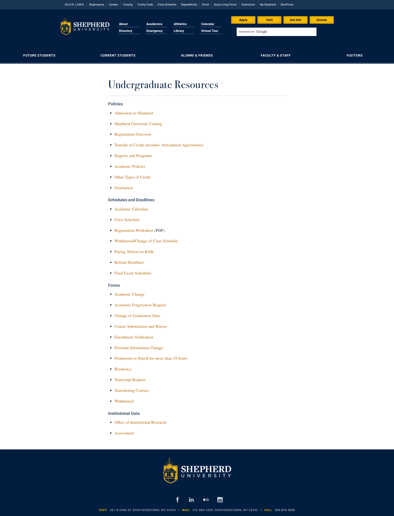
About (123, 24)
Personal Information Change (138, 347)
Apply (243, 20)
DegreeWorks (189, 4)
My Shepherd (268, 4)
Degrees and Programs (133, 155)
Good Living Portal (225, 4)
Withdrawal (124, 401)
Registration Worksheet (133, 230)
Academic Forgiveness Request (140, 304)
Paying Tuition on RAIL (134, 251)
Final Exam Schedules (132, 273)
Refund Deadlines (129, 262)
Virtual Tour (209, 31)
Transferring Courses (131, 390)
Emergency (154, 31)
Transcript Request (129, 379)
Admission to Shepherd (133, 113)
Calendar (207, 24)
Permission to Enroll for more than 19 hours (150, 358)
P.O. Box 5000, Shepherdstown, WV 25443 (225, 510)
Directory (125, 31)
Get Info (295, 20)
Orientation (248, 4)
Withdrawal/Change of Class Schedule (146, 240)
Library (179, 31)
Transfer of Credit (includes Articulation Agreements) (158, 144)
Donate (321, 20)
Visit (269, 20)
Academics (154, 24)
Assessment (124, 433)
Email (205, 4)
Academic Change (129, 294)
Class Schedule (167, 4)
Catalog (128, 4)
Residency (123, 369)
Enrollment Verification (133, 337)
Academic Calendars (131, 209)
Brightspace (96, 4)
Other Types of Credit (132, 177)
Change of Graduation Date (137, 315)
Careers (113, 4)
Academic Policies (129, 166)
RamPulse (287, 4)
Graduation (123, 187)
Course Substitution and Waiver (140, 326)
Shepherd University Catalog (138, 123)
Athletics (180, 24)
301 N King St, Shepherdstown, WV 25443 (143, 510)
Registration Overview (132, 134)
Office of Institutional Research (140, 422)
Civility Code (145, 4)
